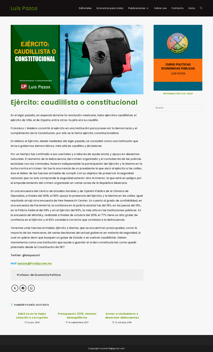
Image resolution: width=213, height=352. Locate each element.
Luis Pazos (24, 8)
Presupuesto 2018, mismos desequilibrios (77, 315)
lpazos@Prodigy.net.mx (35, 263)
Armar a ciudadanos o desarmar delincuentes (122, 315)
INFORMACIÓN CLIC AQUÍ (178, 93)
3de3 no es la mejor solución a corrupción (32, 315)
